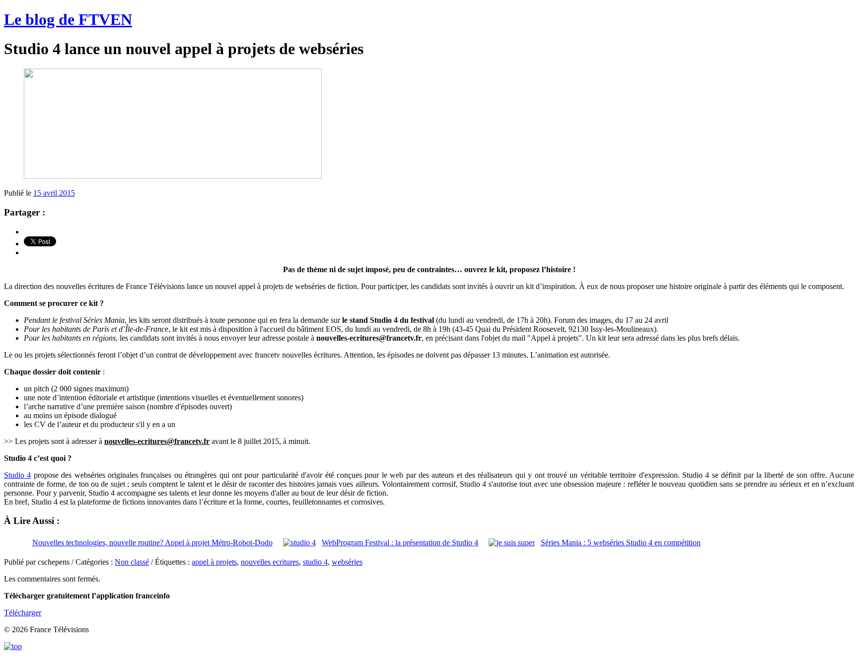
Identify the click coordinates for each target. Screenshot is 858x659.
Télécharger (22, 612)
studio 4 (315, 562)
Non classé (132, 562)
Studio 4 (17, 475)
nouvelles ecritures (270, 562)
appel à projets (214, 562)
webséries (347, 562)
